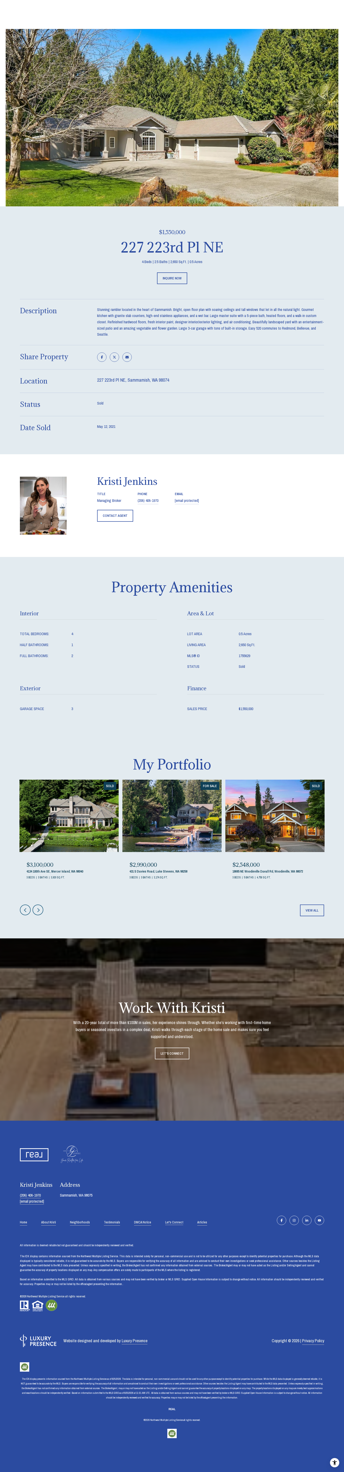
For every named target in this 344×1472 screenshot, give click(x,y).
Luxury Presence (134, 1341)
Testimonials (112, 1222)
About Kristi (48, 1222)
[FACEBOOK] (281, 1220)
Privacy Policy (313, 1341)
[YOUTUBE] (319, 1220)
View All (312, 910)
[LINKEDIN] (306, 1220)
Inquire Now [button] (172, 278)
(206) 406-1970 (148, 500)
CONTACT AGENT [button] (115, 516)
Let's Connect (174, 1222)
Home (23, 1222)
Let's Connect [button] (172, 1053)
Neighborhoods (80, 1222)
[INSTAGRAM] (294, 1220)
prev (25, 910)
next (38, 910)
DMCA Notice (142, 1222)
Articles (202, 1222)
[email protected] (32, 1201)
